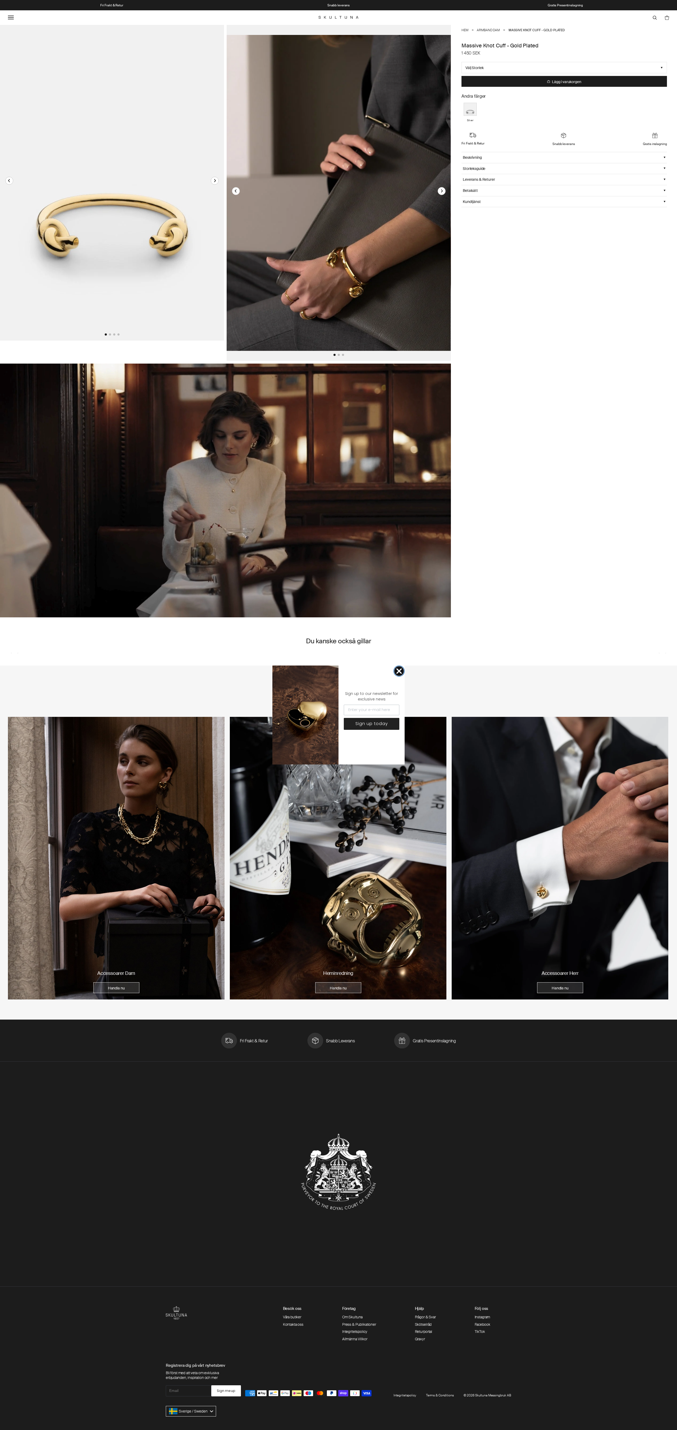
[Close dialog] (399, 671)
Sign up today (371, 724)
